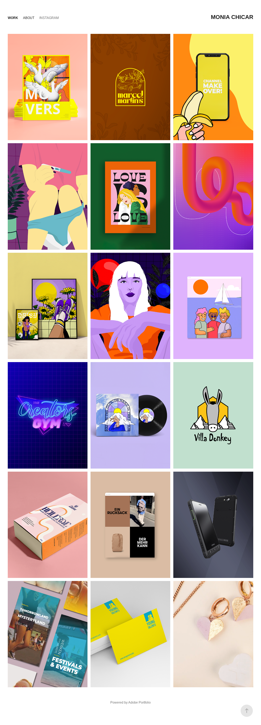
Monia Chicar (232, 17)
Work (13, 18)
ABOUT (28, 18)
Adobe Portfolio (139, 702)
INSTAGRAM (49, 18)
